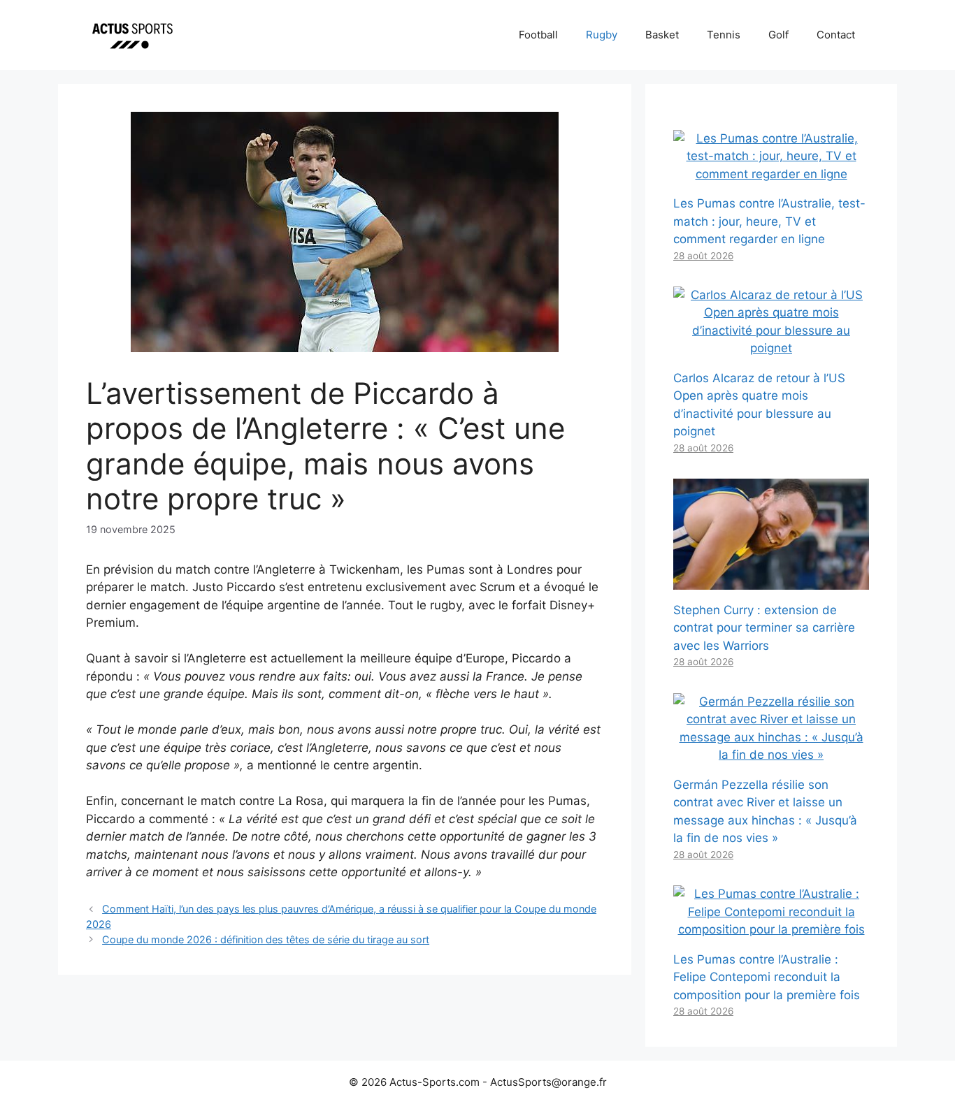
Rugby (601, 34)
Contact (836, 34)
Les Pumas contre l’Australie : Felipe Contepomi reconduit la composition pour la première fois (766, 977)
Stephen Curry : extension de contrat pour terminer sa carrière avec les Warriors (764, 628)
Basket (662, 34)
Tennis (723, 34)
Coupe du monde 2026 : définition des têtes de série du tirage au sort (265, 939)
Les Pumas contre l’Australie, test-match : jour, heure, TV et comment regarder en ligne (769, 221)
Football (538, 34)
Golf (778, 34)
